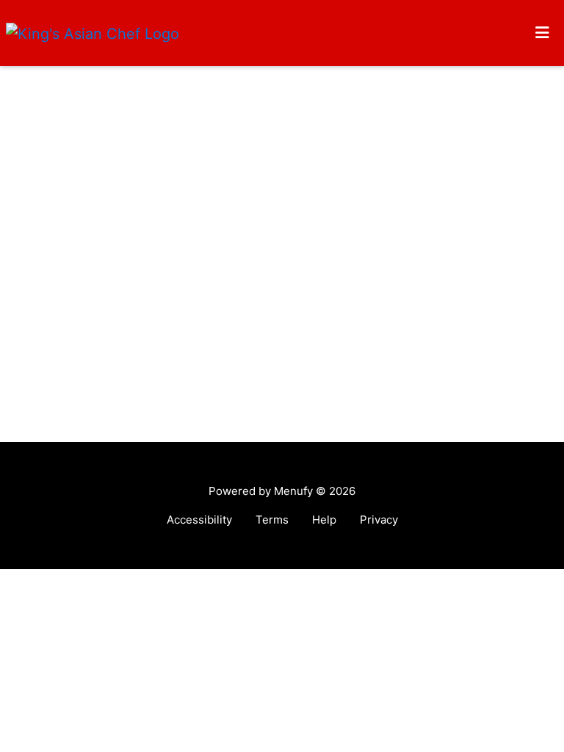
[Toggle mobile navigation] (542, 33)
